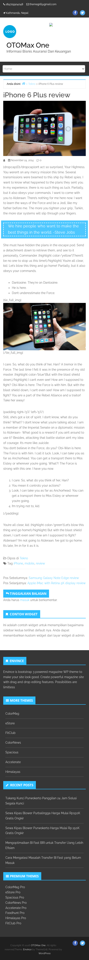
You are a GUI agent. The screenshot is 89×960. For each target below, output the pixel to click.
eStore (10, 723)
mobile (29, 563)
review (40, 563)
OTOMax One (27, 45)
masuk (24, 600)
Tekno (24, 558)
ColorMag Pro (15, 887)
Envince (27, 949)
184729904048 (14, 4)
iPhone (18, 563)
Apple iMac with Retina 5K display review (56, 583)
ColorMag (12, 713)
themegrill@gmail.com (43, 4)
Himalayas (12, 771)
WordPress (44, 953)
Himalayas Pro (15, 918)
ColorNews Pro (16, 902)
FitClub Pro (13, 923)
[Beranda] (23, 83)
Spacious (11, 752)
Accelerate (13, 762)
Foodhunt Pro (14, 913)
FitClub (10, 733)
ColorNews (13, 742)
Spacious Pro (14, 897)
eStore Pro (12, 892)
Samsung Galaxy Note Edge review (54, 578)
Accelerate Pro (15, 908)
